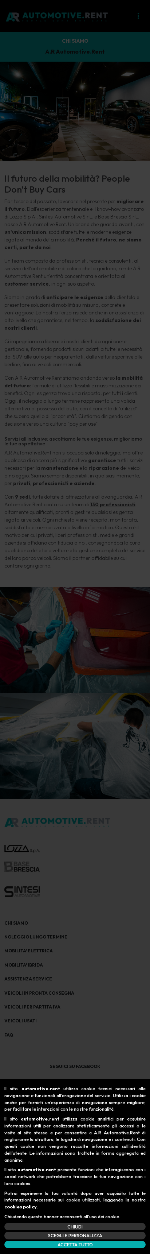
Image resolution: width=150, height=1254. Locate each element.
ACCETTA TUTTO (75, 1244)
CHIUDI (75, 1227)
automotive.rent (40, 1088)
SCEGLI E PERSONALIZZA (75, 1235)
